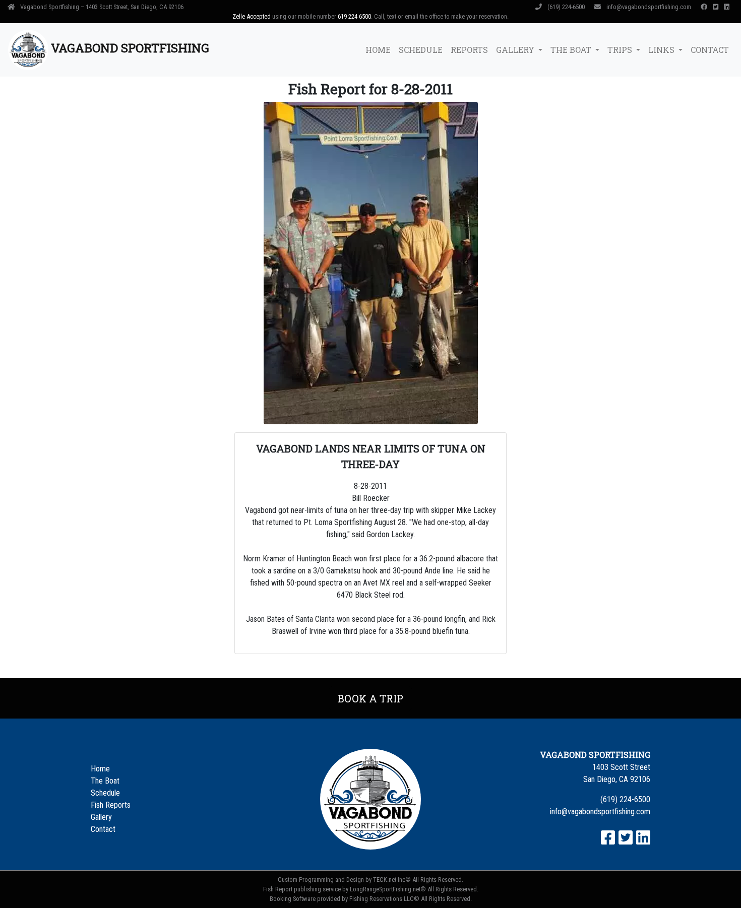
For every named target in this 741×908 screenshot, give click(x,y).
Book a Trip (370, 698)
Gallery (101, 817)
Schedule (421, 49)
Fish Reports (111, 805)
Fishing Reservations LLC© (384, 898)
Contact (710, 49)
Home (378, 49)
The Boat (105, 781)
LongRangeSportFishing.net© (388, 889)
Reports (469, 49)
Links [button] (662, 49)
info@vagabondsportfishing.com (649, 7)
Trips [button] (620, 49)
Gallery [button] (516, 49)
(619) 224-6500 (566, 7)
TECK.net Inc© (392, 879)
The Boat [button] (571, 49)
